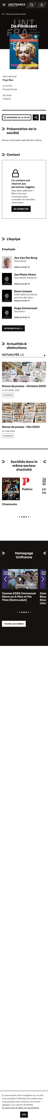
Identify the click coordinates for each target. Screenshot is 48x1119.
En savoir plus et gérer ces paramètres (20, 1107)
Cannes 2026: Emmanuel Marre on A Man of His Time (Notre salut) (19, 597)
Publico (27, 489)
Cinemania (9, 504)
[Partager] (36, 117)
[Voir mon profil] (41, 5)
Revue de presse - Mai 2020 (21, 427)
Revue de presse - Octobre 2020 (24, 386)
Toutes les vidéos (14, 624)
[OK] (24, 1114)
